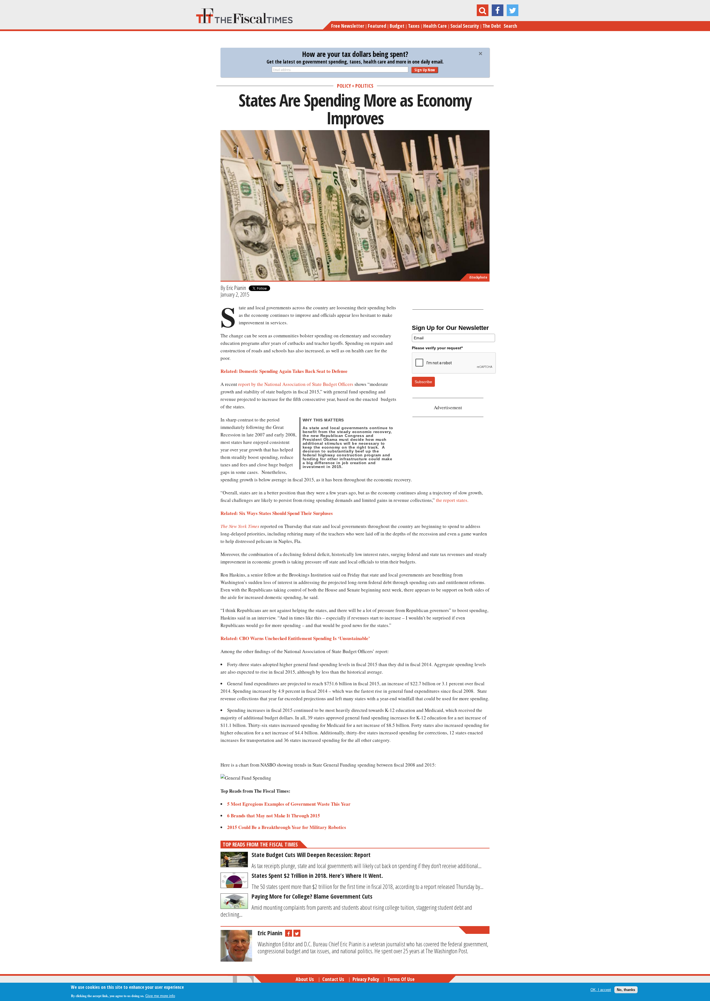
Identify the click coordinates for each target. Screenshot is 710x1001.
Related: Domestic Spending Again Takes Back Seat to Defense (284, 371)
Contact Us (333, 979)
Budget (397, 25)
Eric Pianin (236, 288)
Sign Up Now (424, 69)
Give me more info (160, 996)
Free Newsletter (347, 25)
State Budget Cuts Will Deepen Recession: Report (311, 854)
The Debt (492, 25)
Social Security (464, 25)
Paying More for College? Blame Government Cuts (312, 896)
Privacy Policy (366, 979)
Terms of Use (401, 979)
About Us (305, 979)
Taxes (414, 25)
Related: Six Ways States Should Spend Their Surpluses (276, 513)
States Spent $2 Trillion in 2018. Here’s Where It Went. (317, 875)
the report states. (452, 500)
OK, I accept (600, 990)
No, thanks (626, 990)
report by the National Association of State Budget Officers (295, 384)
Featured (377, 25)
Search (510, 25)
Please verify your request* (437, 348)
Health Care (435, 25)
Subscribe (423, 382)
